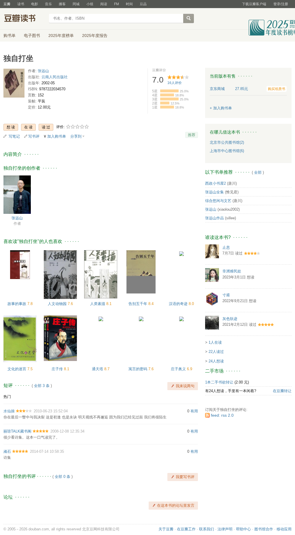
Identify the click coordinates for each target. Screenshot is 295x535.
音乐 (48, 4)
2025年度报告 (94, 35)
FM (116, 4)
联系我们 (206, 529)
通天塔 (98, 369)
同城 (76, 4)
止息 (226, 247)
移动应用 (284, 529)
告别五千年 (138, 304)
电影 (34, 4)
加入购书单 (56, 136)
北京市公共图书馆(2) (227, 142)
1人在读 (215, 342)
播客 (62, 4)
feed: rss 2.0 (222, 415)
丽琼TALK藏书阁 (17, 431)
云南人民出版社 (54, 77)
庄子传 (58, 369)
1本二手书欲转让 (219, 382)
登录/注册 (280, 4)
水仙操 (9, 411)
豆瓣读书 (24, 19)
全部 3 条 (42, 386)
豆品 (143, 4)
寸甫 (226, 295)
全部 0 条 (62, 476)
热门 (7, 396)
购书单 (9, 35)
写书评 (33, 136)
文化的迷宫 (17, 369)
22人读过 (216, 351)
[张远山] (17, 194)
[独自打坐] (13, 84)
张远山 (43, 71)
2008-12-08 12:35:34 (67, 431)
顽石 (7, 451)
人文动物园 (58, 304)
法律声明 (225, 529)
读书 (20, 4)
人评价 (174, 83)
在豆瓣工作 (186, 529)
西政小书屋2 (215, 183)
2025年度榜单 (61, 35)
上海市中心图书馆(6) (227, 151)
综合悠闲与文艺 (218, 201)
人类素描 (98, 304)
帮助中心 (243, 529)
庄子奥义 (179, 369)
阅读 (103, 4)
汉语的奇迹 (179, 304)
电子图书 (32, 35)
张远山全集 (214, 192)
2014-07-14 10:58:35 (47, 451)
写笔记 (14, 136)
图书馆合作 (263, 529)
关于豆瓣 (165, 529)
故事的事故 (17, 304)
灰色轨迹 (229, 319)
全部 (258, 172)
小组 (89, 4)
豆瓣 (6, 4)
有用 (194, 411)
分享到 (76, 136)
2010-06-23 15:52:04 (51, 411)
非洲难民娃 (231, 271)
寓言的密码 (138, 369)
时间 (129, 4)
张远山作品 (214, 218)
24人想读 (216, 361)
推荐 (191, 135)
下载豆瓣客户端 (254, 4)
